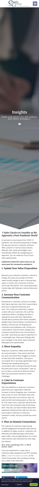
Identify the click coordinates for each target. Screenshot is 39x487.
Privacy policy (5, 484)
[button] (35, 3)
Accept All (33, 484)
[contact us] (19, 472)
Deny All (19, 484)
